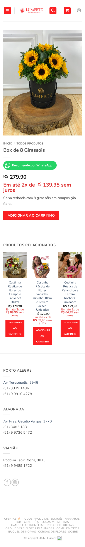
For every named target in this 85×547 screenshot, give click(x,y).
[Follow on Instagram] (79, 10)
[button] (7, 10)
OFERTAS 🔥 (12, 518)
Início (7, 143)
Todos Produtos (30, 143)
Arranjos (72, 518)
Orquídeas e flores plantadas (29, 528)
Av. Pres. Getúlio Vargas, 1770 (27, 421)
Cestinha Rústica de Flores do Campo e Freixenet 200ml (15, 292)
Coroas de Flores (52, 531)
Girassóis (31, 522)
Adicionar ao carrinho (31, 215)
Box (19, 522)
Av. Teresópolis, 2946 (20, 382)
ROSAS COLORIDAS (60, 525)
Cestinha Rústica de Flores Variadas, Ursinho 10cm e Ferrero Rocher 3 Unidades (42, 296)
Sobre (73, 531)
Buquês (57, 518)
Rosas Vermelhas (55, 522)
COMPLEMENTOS (67, 528)
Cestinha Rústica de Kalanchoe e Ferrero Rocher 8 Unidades (70, 292)
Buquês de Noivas (22, 531)
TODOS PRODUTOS (36, 518)
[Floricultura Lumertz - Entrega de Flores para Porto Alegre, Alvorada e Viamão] (32, 10)
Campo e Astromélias (28, 525)
